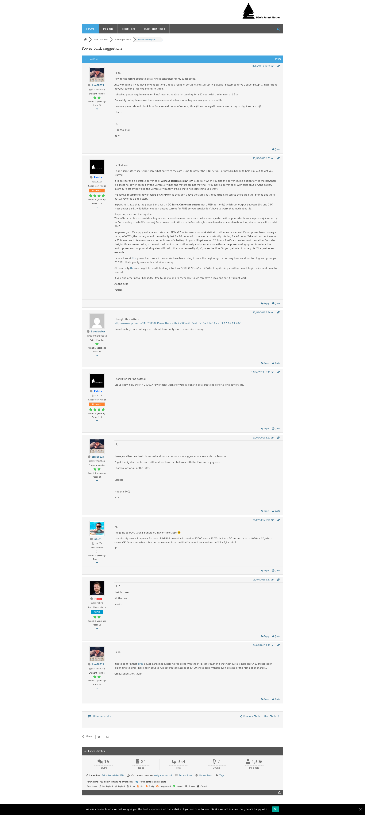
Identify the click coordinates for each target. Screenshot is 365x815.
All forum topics (101, 716)
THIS (140, 663)
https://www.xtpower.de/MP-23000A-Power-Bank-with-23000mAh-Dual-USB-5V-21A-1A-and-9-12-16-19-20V (177, 323)
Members (108, 28)
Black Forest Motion (154, 28)
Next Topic (271, 716)
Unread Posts (205, 775)
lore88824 (98, 85)
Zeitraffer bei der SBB (113, 775)
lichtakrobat (98, 331)
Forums (90, 28)
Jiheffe (98, 539)
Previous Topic (251, 716)
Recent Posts (128, 28)
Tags (221, 775)
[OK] (360, 809)
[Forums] (85, 39)
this (134, 258)
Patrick (98, 177)
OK (276, 809)
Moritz (98, 598)
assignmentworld (163, 775)
